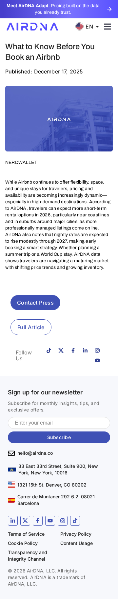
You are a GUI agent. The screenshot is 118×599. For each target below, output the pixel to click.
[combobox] (89, 26)
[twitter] (25, 521)
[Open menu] (107, 26)
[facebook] (38, 521)
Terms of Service (26, 534)
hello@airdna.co (35, 453)
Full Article (31, 327)
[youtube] (50, 521)
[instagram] (63, 521)
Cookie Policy (23, 543)
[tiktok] (75, 521)
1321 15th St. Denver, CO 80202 (52, 485)
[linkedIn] (13, 521)
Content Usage (76, 543)
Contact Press (35, 302)
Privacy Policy (75, 534)
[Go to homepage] (32, 26)
